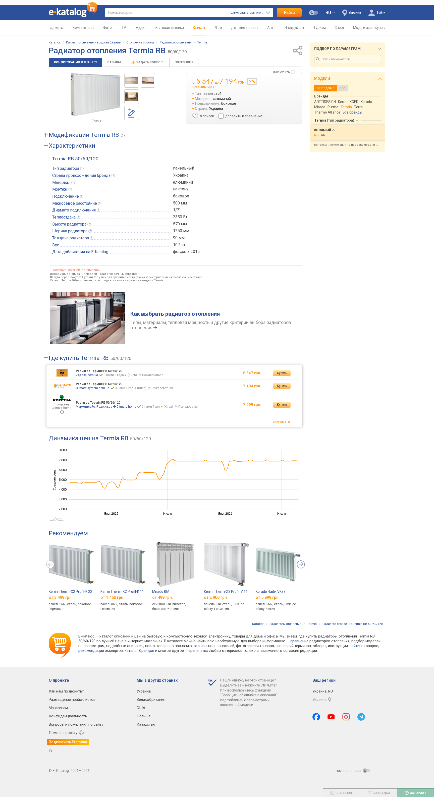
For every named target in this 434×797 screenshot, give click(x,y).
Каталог (54, 42)
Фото (107, 28)
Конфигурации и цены (75, 62)
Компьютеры (83, 28)
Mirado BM (160, 592)
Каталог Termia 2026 (64, 280)
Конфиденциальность (68, 716)
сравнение (299, 641)
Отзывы (114, 62)
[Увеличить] (95, 94)
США (141, 708)
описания (135, 646)
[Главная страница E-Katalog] (73, 12)
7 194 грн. (252, 386)
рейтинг (356, 646)
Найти (289, 13)
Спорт (339, 28)
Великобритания (151, 699)
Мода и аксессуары (369, 28)
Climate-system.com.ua (92, 388)
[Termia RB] (131, 80)
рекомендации (91, 650)
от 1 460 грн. (112, 597)
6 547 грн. (252, 373)
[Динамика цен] (252, 81)
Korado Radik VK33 (271, 592)
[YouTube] (331, 716)
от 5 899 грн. (268, 597)
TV (124, 28)
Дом (218, 28)
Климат (199, 28)
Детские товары (244, 28)
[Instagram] (346, 717)
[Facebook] (316, 717)
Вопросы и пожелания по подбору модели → (346, 144)
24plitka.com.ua (87, 375)
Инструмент (294, 28)
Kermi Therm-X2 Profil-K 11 (122, 592)
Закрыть (279, 421)
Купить (282, 373)
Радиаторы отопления (176, 42)
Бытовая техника (169, 28)
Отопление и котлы (140, 42)
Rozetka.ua (104, 406)
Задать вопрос (150, 62)
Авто (271, 28)
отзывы (200, 646)
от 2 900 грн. (216, 597)
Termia (202, 42)
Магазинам (58, 708)
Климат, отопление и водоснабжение (93, 42)
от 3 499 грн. (61, 597)
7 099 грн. (252, 404)
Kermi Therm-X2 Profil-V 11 (226, 592)
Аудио (141, 28)
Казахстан (146, 724)
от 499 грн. (162, 597)
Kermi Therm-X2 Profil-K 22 (70, 592)
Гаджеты (56, 28)
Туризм (319, 28)
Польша (143, 716)
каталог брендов (139, 650)
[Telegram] (361, 717)
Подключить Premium (68, 742)
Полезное (184, 62)
